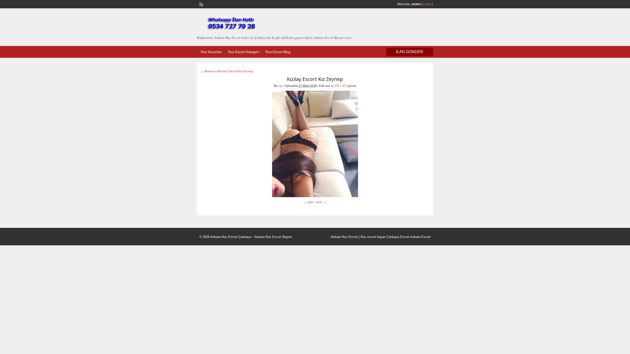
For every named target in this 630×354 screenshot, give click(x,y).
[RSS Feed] (201, 4)
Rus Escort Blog (278, 52)
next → (321, 202)
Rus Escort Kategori (243, 52)
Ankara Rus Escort (344, 237)
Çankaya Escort (398, 237)
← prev (309, 202)
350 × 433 (340, 86)
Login (427, 4)
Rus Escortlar (211, 52)
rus (281, 86)
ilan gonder (409, 52)
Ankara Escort (420, 237)
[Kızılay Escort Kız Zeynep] (315, 144)
